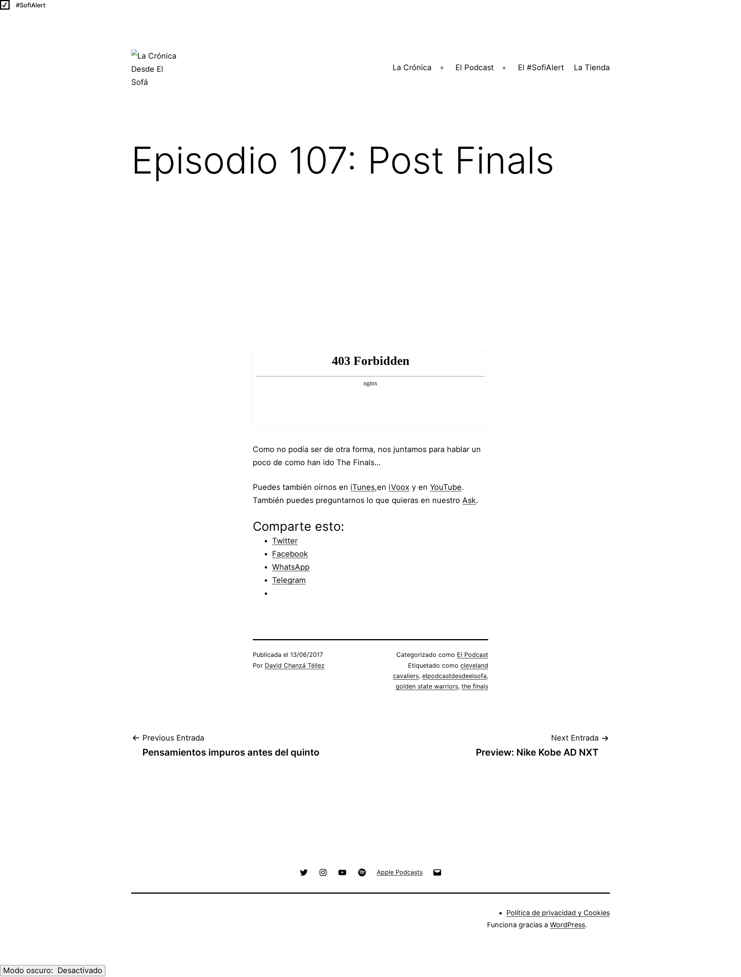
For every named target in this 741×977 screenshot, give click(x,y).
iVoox (399, 487)
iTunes (362, 487)
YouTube (446, 487)
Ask (469, 500)
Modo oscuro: (29, 970)
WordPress (567, 925)
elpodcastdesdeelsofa (454, 676)
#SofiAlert (31, 5)
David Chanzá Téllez (295, 665)
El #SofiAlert (541, 67)
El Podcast (474, 67)
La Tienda (592, 67)
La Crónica (411, 67)
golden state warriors (427, 686)
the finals (475, 686)
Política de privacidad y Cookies (558, 913)
